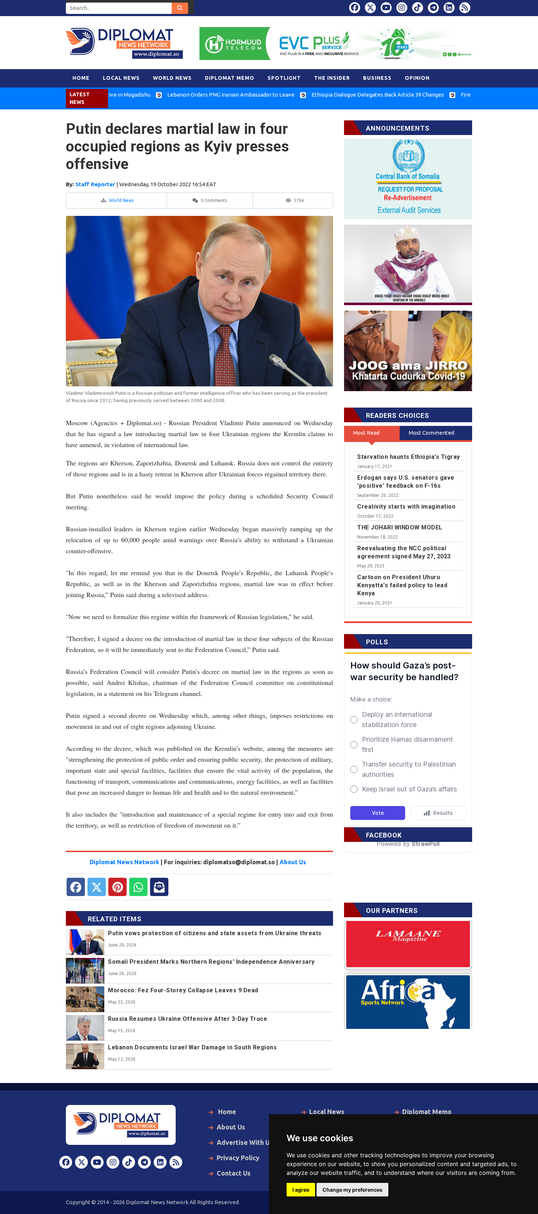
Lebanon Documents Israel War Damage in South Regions (192, 1047)
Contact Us (234, 1173)
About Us (293, 862)
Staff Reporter (95, 184)
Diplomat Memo (427, 1111)
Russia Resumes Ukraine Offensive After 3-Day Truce (187, 1018)
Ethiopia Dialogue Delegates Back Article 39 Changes (339, 94)
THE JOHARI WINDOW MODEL (399, 527)
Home (226, 1111)
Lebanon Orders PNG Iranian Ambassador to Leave (193, 94)
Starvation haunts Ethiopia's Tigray (408, 456)
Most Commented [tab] (431, 433)
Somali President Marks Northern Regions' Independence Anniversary (211, 961)
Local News (326, 1111)
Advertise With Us (245, 1142)
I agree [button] (300, 1190)
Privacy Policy (238, 1157)
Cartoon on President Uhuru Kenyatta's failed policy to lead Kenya (402, 585)
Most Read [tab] (366, 433)
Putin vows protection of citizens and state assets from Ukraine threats (215, 933)
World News (121, 200)
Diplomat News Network (124, 862)
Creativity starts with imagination (406, 506)
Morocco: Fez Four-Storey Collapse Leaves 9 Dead (183, 990)
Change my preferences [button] (352, 1190)
